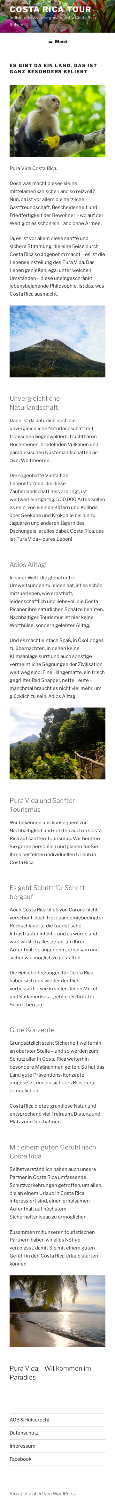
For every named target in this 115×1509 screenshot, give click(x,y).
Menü (61, 41)
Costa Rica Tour (51, 9)
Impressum (22, 1446)
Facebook (20, 1459)
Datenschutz (24, 1433)
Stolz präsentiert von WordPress (43, 1493)
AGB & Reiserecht (30, 1420)
